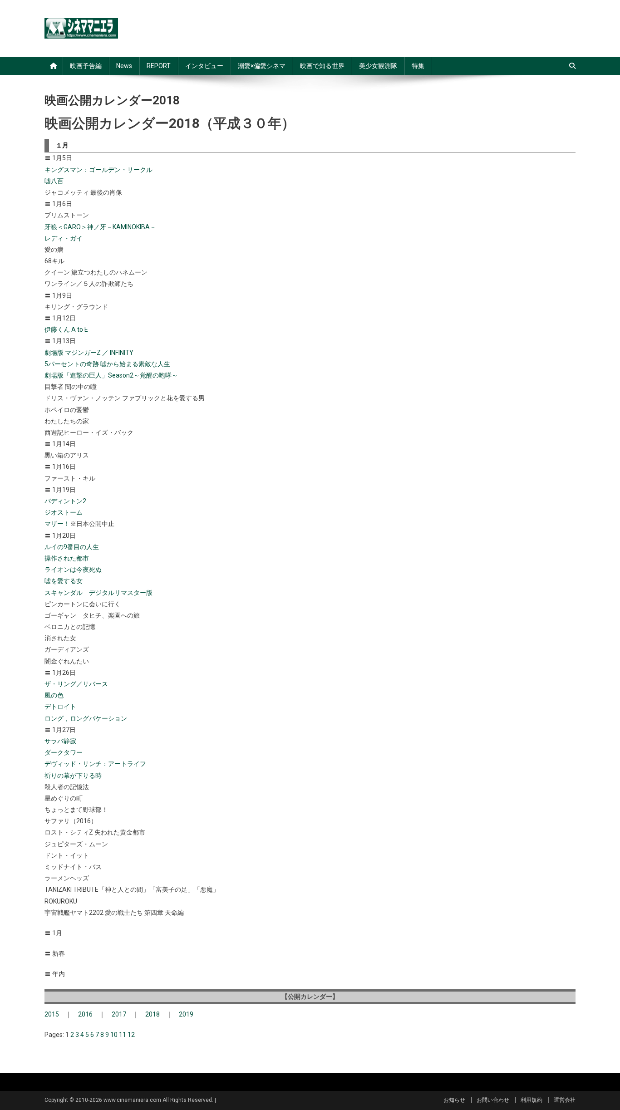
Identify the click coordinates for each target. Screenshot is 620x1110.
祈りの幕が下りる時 (73, 775)
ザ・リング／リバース (76, 684)
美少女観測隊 (378, 65)
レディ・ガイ (63, 238)
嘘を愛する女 (63, 580)
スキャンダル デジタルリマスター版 (98, 592)
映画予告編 (86, 65)
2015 (51, 1014)
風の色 (54, 695)
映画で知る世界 (322, 65)
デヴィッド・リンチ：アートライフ (95, 763)
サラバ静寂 (60, 741)
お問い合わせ (493, 1100)
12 (131, 1034)
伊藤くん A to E (66, 329)
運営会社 (565, 1100)
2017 (119, 1014)
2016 (85, 1014)
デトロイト (60, 706)
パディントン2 (65, 501)
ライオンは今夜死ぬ (73, 569)
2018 (152, 1014)
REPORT (159, 65)
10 (114, 1034)
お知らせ (454, 1100)
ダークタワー (63, 752)
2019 (186, 1014)
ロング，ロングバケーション (85, 718)
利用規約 (531, 1100)
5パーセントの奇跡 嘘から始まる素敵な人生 (107, 364)
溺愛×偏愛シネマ (261, 65)
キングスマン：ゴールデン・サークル (98, 169)
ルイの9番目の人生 (71, 546)
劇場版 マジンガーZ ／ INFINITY (88, 352)
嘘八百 (54, 181)
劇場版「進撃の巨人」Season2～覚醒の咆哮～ (111, 375)
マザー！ (57, 523)
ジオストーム (63, 512)
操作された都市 (66, 558)
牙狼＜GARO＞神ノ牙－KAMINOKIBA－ (100, 227)
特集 (418, 65)
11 (122, 1034)
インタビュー (204, 65)
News (124, 65)
